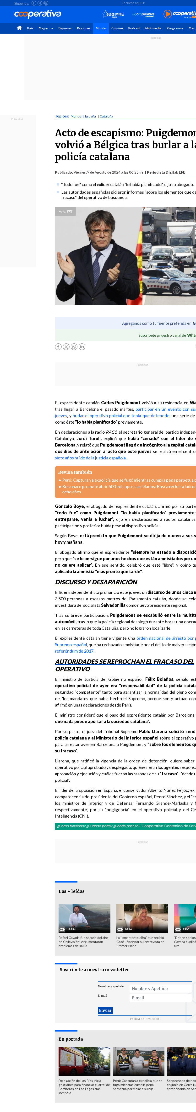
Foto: (62, 211)
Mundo (101, 28)
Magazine (46, 28)
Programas (175, 28)
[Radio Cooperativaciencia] (143, 14)
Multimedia (153, 28)
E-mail (102, 995)
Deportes (65, 28)
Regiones (84, 28)
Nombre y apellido (111, 986)
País (30, 28)
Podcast (134, 28)
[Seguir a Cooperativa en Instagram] (46, 3)
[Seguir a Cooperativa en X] (40, 3)
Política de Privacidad (144, 1019)
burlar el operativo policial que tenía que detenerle (121, 415)
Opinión (117, 28)
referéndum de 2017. (74, 651)
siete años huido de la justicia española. (91, 457)
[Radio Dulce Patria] (113, 14)
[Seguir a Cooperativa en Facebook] (34, 3)
